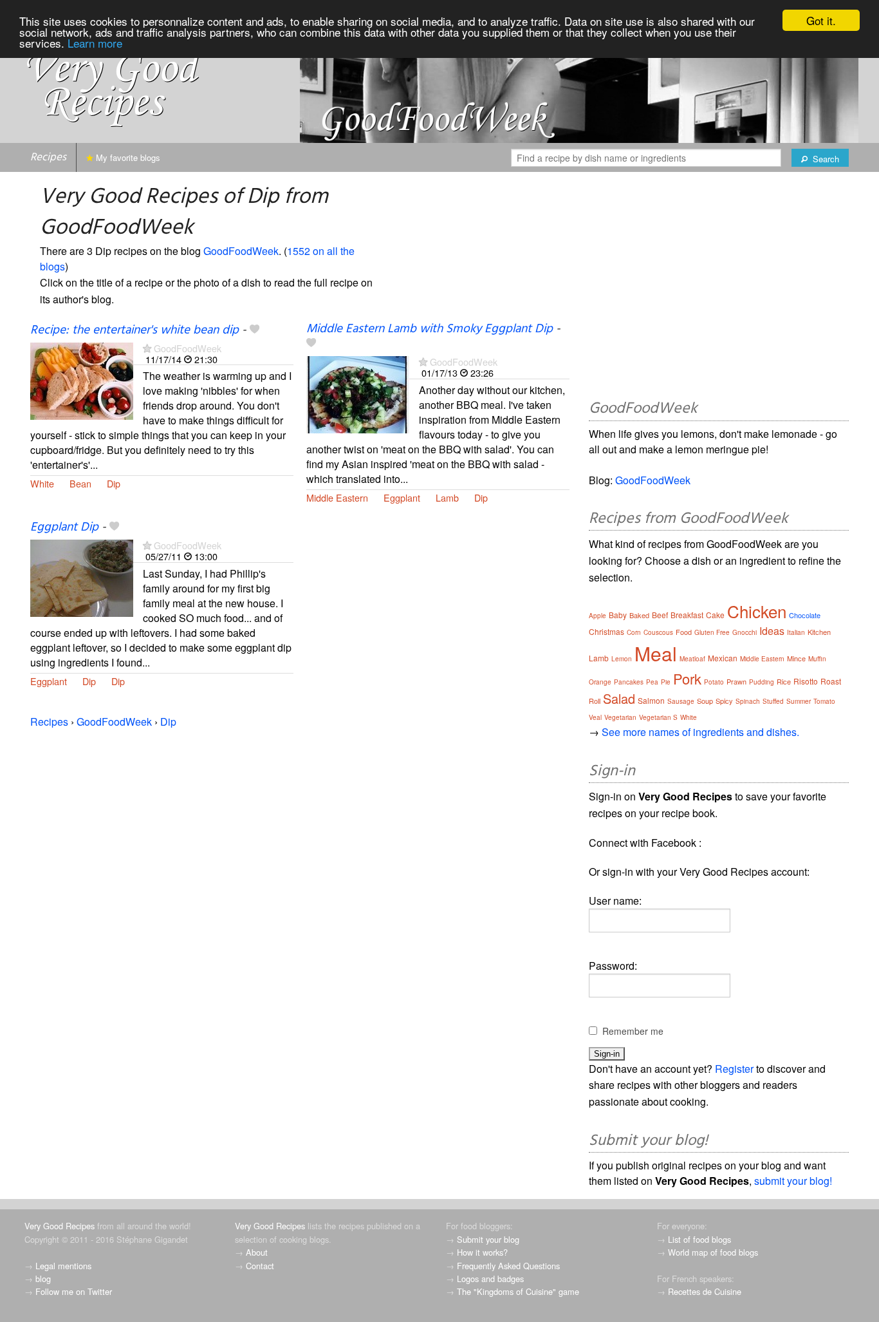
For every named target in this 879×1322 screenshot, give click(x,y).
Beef (660, 614)
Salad (619, 698)
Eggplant (402, 497)
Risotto (805, 680)
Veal (595, 717)
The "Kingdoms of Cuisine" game (518, 1291)
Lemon (621, 658)
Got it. (821, 20)
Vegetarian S (658, 717)
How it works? (482, 1252)
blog (43, 1278)
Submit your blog (488, 1239)
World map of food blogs (713, 1252)
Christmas (606, 631)
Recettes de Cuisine (704, 1291)
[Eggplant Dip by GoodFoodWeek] (81, 576)
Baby (618, 614)
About (257, 1252)
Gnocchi (744, 632)
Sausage (680, 701)
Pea (652, 681)
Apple (597, 615)
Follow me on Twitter (73, 1291)
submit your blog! (793, 1180)
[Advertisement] (719, 288)
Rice (784, 681)
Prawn (736, 681)
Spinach (748, 701)
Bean (80, 483)
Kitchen (819, 632)
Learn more (95, 43)
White (42, 483)
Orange (600, 681)
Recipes (48, 157)
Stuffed (773, 701)
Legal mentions (63, 1266)
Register (734, 1068)
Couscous (658, 632)
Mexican (722, 657)
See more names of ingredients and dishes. (700, 731)
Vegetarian (620, 717)
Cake (715, 614)
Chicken (756, 611)
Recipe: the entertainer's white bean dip (134, 330)
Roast (830, 680)
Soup (705, 700)
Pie (666, 681)
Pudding (761, 681)
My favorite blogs (126, 157)
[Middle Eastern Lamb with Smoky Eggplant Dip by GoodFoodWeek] (357, 393)
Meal (655, 653)
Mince (796, 658)
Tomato (824, 701)
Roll (594, 700)
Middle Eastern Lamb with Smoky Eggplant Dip (429, 329)
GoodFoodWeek (241, 250)
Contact (260, 1266)
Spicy (724, 700)
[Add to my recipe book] (254, 330)
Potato (714, 681)
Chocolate (804, 615)
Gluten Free (712, 632)
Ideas (771, 630)
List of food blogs (699, 1239)
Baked (639, 615)
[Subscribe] (147, 348)
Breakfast (687, 614)
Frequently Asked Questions (508, 1266)
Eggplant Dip (64, 527)
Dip (113, 483)
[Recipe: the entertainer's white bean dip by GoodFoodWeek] (81, 379)
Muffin (817, 658)
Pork (687, 678)
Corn (634, 632)
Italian (796, 632)
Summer (798, 701)
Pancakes (628, 681)
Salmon (651, 700)
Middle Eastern (337, 497)
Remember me (632, 1031)
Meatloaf (692, 658)
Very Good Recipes (59, 1226)
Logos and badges (490, 1278)
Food (684, 632)
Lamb (447, 497)
